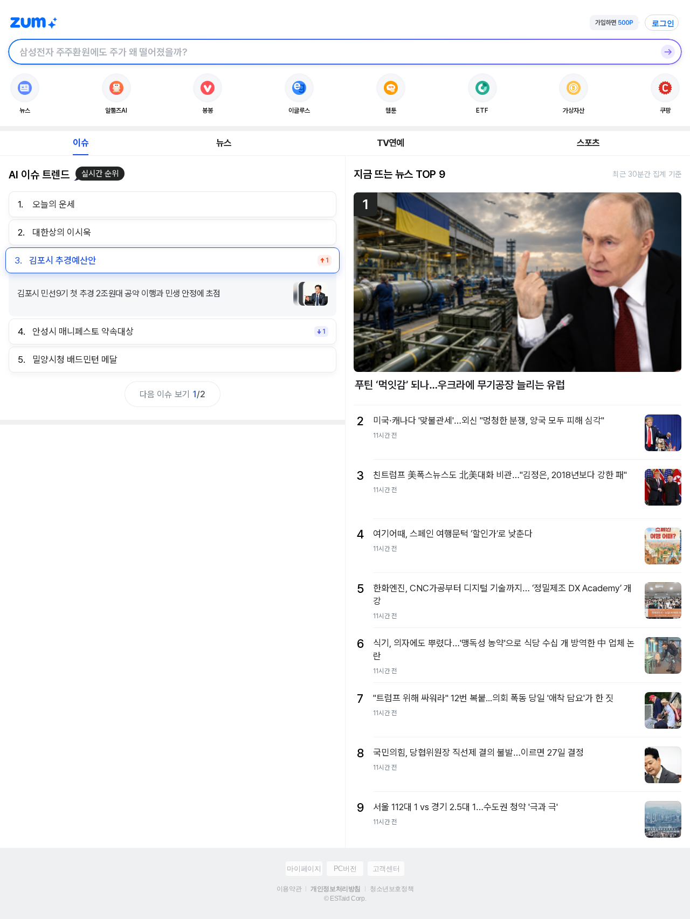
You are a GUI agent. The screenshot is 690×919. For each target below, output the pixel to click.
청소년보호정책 (391, 889)
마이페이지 (304, 869)
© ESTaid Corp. (345, 898)
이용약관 (289, 889)
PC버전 (345, 869)
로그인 (663, 23)
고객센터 (385, 869)
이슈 (80, 142)
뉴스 (223, 142)
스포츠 (588, 142)
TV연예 (390, 142)
